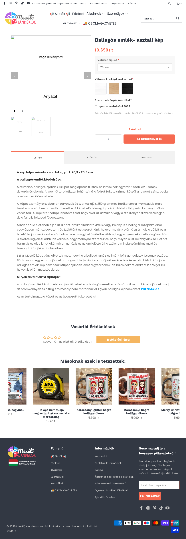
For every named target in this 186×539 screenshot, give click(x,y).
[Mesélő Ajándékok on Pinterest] (16, 3)
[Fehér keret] (101, 88)
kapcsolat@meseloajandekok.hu (54, 3)
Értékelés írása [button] (118, 340)
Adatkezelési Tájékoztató (110, 483)
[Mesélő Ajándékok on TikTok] (22, 3)
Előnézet (135, 129)
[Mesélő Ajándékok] (20, 19)
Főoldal (55, 463)
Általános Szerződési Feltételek (114, 477)
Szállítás (92, 157)
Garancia (147, 157)
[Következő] (87, 75)
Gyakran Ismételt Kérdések (112, 490)
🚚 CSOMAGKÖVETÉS (64, 490)
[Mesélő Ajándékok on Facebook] (4, 3)
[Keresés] (177, 19)
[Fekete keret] (127, 88)
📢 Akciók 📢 (58, 456)
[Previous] (12, 395)
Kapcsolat (117, 3)
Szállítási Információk (108, 463)
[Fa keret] (114, 88)
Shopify (11, 530)
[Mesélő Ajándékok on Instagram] (10, 3)
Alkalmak (56, 470)
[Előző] (14, 75)
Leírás (38, 157)
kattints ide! (151, 289)
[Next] (175, 395)
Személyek (57, 477)
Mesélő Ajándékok (27, 526)
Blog (83, 3)
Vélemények (98, 3)
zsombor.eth (74, 526)
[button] (95, 14)
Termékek (57, 483)
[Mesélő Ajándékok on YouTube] (28, 3)
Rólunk (132, 3)
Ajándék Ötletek (105, 497)
